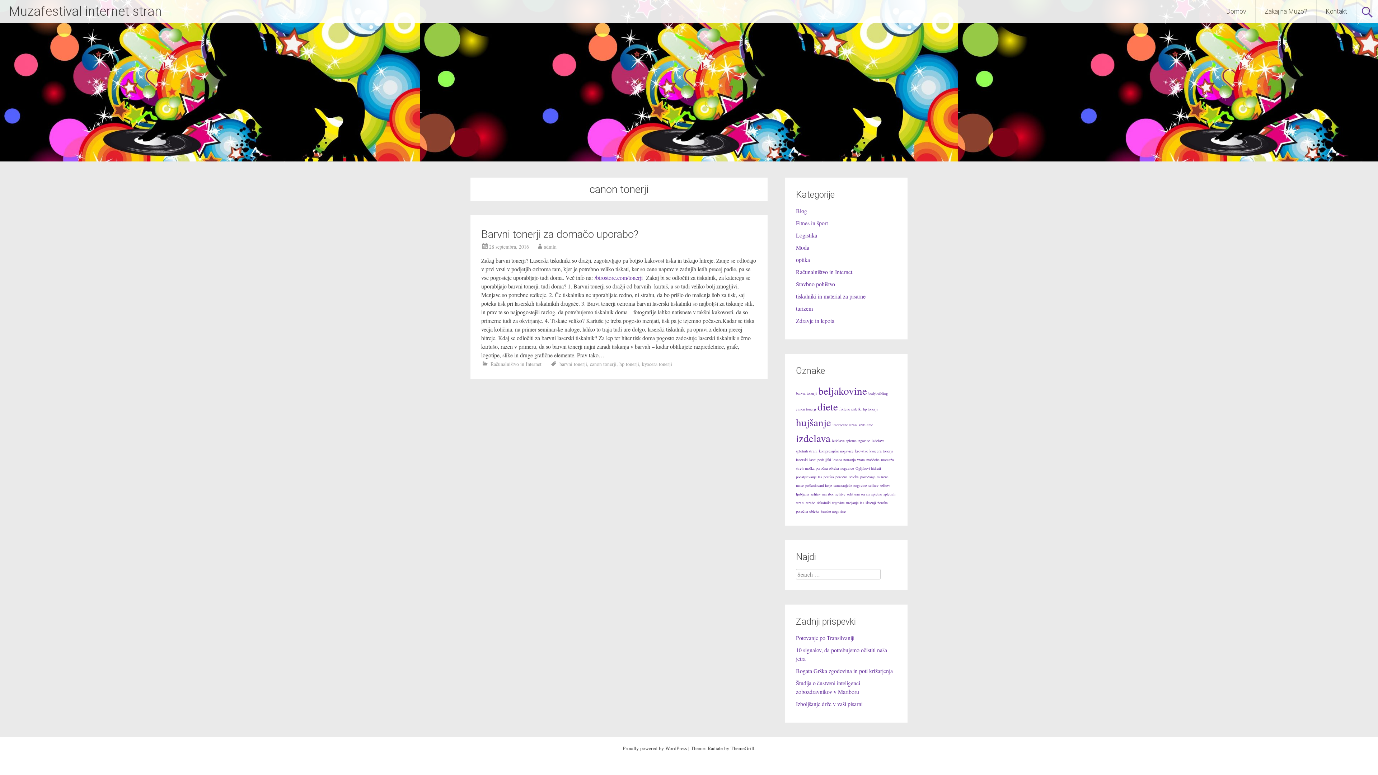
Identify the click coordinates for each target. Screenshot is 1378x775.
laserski (802, 459)
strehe (810, 502)
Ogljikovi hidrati (868, 468)
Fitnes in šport (812, 223)
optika (803, 259)
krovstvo (861, 451)
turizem (804, 308)
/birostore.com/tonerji (620, 277)
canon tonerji (603, 364)
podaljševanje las (809, 476)
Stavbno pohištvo (815, 284)
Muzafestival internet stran (85, 11)
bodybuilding (878, 393)
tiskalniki (824, 502)
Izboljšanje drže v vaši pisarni (829, 704)
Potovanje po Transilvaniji (825, 638)
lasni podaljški (820, 459)
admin (550, 246)
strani (800, 502)
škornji (871, 502)
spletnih (889, 494)
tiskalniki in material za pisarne (831, 296)
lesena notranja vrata (849, 459)
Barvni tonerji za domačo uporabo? (559, 234)
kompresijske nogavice (836, 451)
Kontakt (1336, 11)
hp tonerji (629, 364)
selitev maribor (822, 494)
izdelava (813, 438)
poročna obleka (847, 476)
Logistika (806, 235)
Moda (802, 247)
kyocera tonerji (657, 364)
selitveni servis (858, 494)
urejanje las (855, 502)
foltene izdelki (850, 409)
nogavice (847, 468)
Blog (801, 211)
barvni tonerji (573, 364)
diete (827, 406)
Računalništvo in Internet (516, 364)
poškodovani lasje (818, 485)
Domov (1236, 11)
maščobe (873, 459)
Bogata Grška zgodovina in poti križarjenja (844, 671)
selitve (840, 494)
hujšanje (813, 422)
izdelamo (866, 424)
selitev (873, 485)
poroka (829, 476)
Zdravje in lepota (815, 320)
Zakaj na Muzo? (1286, 11)
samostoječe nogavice (850, 485)
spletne (876, 494)
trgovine (838, 502)
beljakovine (842, 391)
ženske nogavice (833, 511)
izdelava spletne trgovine (851, 440)
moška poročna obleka (822, 468)
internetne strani (845, 424)
